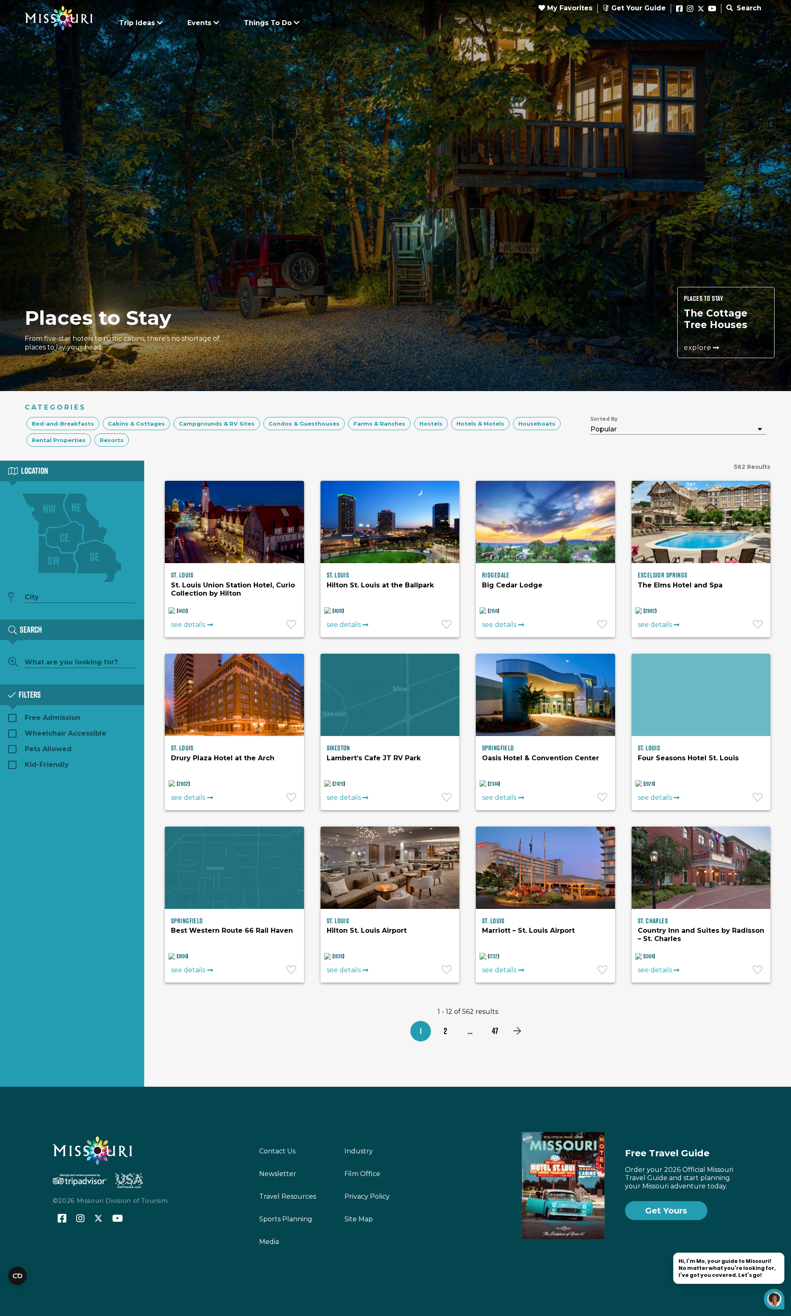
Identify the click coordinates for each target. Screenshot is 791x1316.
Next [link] (517, 1031)
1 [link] (421, 1031)
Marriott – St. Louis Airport (528, 930)
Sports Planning (285, 1219)
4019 (338, 611)
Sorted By (604, 419)
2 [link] (445, 1031)
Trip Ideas (137, 23)
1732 (493, 956)
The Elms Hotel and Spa (680, 585)
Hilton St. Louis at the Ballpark (380, 585)
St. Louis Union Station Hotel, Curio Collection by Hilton (233, 589)
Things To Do (268, 23)
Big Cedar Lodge (512, 585)
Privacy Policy (367, 1196)
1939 (338, 956)
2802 (183, 784)
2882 (650, 611)
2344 (493, 784)
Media (269, 1242)
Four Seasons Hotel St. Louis (688, 758)
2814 (493, 611)
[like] (292, 625)
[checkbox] (62, 423)
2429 (339, 784)
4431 (182, 611)
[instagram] (690, 9)
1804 (182, 956)
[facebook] (679, 9)
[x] (700, 9)
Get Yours (666, 1211)
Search (748, 8)
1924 (649, 784)
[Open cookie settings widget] (17, 1276)
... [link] (470, 1031)
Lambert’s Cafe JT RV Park (374, 758)
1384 (649, 956)
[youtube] (712, 9)
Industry (358, 1151)
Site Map (358, 1219)
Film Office (362, 1174)
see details (188, 625)
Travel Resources (287, 1196)
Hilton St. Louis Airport (367, 930)
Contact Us (277, 1151)
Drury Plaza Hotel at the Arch (222, 758)
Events (199, 23)
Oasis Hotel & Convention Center (540, 758)
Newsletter (277, 1174)
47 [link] (495, 1031)
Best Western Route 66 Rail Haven (232, 930)
